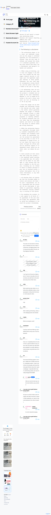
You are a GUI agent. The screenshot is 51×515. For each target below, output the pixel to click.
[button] (8, 24)
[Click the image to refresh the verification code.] (36, 233)
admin (29, 377)
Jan (24, 355)
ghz (24, 337)
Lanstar (6, 504)
